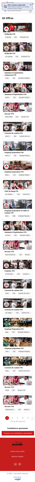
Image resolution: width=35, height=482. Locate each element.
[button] (31, 5)
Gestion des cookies (17, 451)
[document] (17, 31)
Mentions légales (18, 456)
